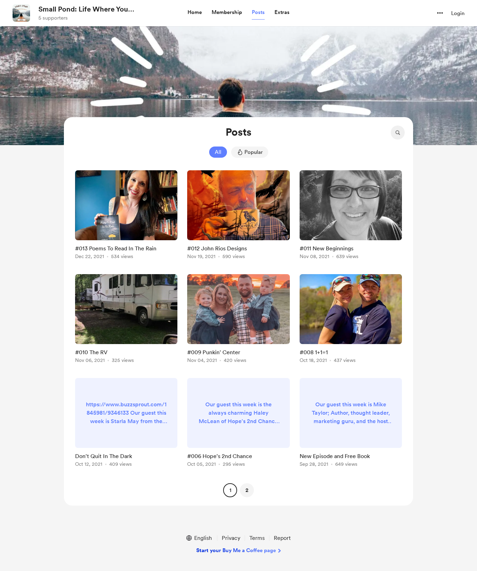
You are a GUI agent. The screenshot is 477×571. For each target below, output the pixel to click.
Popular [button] (253, 152)
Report (282, 538)
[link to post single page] (126, 215)
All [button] (218, 152)
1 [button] (230, 490)
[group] (126, 215)
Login (457, 13)
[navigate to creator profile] (21, 13)
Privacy (231, 538)
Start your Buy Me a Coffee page (236, 550)
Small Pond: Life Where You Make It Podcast (83, 9)
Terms (257, 538)
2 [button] (246, 490)
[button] (194, 12)
